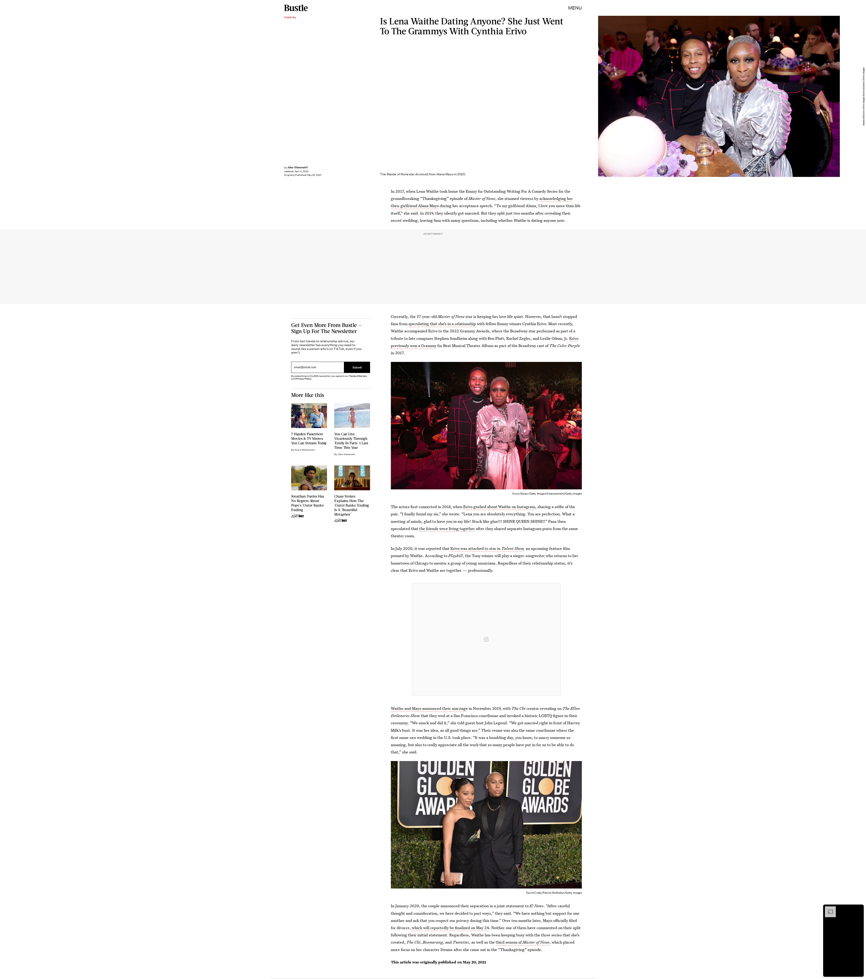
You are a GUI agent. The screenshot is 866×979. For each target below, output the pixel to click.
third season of (522, 942)
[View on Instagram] (486, 639)
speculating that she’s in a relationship (442, 323)
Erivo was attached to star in (486, 548)
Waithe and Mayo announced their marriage (429, 708)
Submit (357, 367)
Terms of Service (358, 376)
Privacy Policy (303, 378)
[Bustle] (296, 8)
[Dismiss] (858, 908)
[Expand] (828, 908)
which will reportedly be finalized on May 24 (450, 927)
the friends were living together (447, 528)
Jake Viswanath (297, 167)
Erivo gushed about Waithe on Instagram (499, 506)
